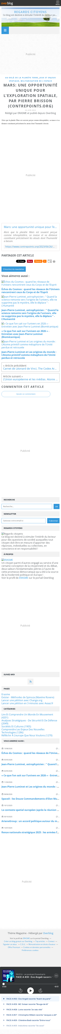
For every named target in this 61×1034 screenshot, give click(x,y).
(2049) (29, 722)
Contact (51, 941)
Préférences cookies (30, 950)
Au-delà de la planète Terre (21, 77)
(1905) (16, 726)
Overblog (48, 933)
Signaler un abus (10, 944)
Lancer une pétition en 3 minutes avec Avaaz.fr (27, 703)
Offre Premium (14, 947)
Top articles (40, 941)
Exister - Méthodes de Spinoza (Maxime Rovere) (27, 697)
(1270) (26, 735)
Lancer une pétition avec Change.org (21, 700)
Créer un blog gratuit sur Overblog (18, 941)
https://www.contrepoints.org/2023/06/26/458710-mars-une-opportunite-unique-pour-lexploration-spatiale (30, 247)
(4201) (27, 716)
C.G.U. (22, 944)
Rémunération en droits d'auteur (42, 944)
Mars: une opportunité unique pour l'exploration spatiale (30, 226)
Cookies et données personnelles (36, 947)
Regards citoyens (30, 12)
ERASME (23, 577)
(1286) (23, 731)
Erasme (5, 694)
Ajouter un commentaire (26, 394)
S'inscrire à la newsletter (13, 269)
